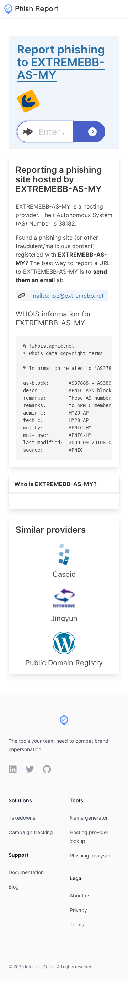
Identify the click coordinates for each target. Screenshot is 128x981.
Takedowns (22, 818)
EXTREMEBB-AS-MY (61, 68)
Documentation (26, 872)
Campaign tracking (31, 832)
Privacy (78, 910)
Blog (14, 887)
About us (80, 895)
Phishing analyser (90, 855)
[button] (119, 9)
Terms (77, 925)
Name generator (89, 818)
